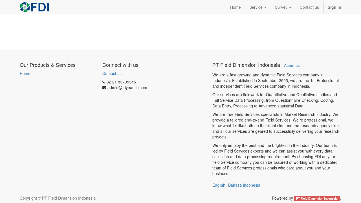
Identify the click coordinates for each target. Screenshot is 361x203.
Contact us (112, 73)
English (218, 185)
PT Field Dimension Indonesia (317, 198)
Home (25, 73)
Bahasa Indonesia (244, 185)
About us (292, 65)
